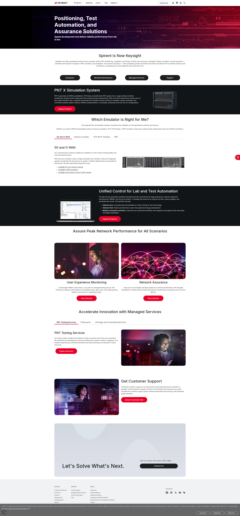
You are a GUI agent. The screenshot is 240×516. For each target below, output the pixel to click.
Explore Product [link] (65, 109)
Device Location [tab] (81, 137)
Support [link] (170, 78)
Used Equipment (58, 500)
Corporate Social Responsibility (99, 497)
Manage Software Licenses (78, 492)
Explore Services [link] (66, 351)
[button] (173, 3)
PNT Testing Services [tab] (66, 322)
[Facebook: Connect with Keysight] (167, 492)
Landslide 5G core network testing (70, 167)
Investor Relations (95, 492)
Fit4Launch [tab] (86, 322)
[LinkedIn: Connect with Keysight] (171, 492)
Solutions (89, 3)
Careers (92, 502)
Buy (106, 3)
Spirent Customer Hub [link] (134, 400)
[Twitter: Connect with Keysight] (175, 492)
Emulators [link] (70, 78)
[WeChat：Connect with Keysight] (184, 492)
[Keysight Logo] (61, 3)
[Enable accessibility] (4, 512)
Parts (72, 497)
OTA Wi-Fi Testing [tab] (101, 137)
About (92, 486)
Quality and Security (95, 495)
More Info (231, 513)
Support (74, 486)
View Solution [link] (86, 298)
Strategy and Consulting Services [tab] (110, 322)
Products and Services (60, 490)
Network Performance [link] (103, 78)
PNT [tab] (116, 137)
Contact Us (159, 466)
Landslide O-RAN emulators (68, 170)
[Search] (184, 3)
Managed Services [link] (136, 78)
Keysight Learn (58, 497)
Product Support (75, 490)
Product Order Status (77, 495)
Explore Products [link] (110, 219)
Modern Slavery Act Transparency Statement (102, 500)
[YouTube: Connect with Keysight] (179, 492)
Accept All (203, 513)
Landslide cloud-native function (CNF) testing (74, 172)
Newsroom (93, 490)
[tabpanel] (120, 162)
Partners (56, 502)
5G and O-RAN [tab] (63, 137)
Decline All (217, 513)
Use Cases (57, 492)
